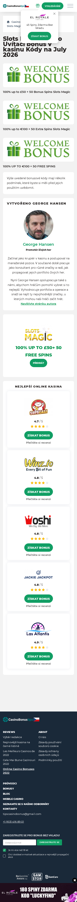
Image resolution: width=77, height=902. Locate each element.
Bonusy (8, 788)
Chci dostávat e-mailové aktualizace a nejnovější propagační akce (38, 855)
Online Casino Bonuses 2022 (18, 770)
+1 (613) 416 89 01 (13, 821)
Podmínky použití (50, 760)
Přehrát (38, 363)
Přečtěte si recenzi (38, 442)
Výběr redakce (12, 737)
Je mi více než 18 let (18, 850)
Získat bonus (39, 36)
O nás (42, 737)
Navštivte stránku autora (38, 304)
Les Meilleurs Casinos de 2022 (19, 753)
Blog (6, 793)
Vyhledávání (52, 6)
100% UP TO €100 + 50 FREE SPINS (29, 166)
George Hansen (38, 244)
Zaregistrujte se (49, 842)
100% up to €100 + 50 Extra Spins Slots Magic (36, 129)
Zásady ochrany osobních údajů (48, 753)
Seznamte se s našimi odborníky (26, 804)
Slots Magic (14, 26)
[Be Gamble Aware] (22, 877)
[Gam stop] (37, 877)
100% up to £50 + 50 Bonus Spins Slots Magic (36, 92)
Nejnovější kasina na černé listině (16, 744)
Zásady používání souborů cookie (49, 744)
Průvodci (10, 783)
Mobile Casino (13, 798)
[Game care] (51, 877)
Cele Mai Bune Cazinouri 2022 (19, 762)
